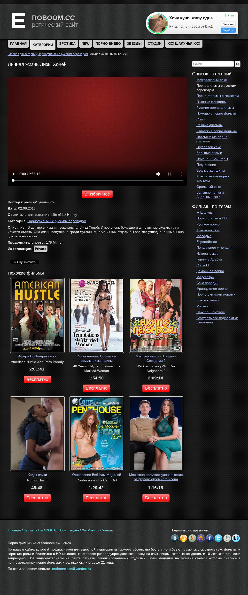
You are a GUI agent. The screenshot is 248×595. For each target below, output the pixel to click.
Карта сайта (33, 530)
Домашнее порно (210, 271)
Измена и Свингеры (212, 159)
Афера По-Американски (37, 356)
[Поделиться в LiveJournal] (227, 538)
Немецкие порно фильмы (216, 113)
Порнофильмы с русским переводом (216, 88)
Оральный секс (208, 187)
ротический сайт (55, 24)
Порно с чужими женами (215, 294)
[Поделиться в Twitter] (218, 538)
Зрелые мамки (208, 300)
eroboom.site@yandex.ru (71, 569)
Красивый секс (208, 230)
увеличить (46, 202)
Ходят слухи (37, 475)
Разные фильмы (209, 125)
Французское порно (212, 288)
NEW (85, 43)
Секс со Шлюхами (210, 312)
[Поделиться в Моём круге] (192, 538)
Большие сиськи (209, 153)
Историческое (207, 253)
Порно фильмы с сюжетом (217, 96)
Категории (43, 45)
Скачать (106, 530)
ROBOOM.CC (53, 18)
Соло (200, 119)
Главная (14, 530)
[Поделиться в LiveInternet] (236, 538)
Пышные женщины (211, 102)
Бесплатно (37, 379)
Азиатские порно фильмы (216, 131)
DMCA (50, 530)
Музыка (202, 306)
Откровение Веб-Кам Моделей (96, 475)
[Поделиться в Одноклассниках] (183, 538)
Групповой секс (208, 147)
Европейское (206, 242)
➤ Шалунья (205, 212)
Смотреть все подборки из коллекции (217, 320)
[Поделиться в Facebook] (210, 538)
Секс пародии (207, 283)
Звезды (134, 43)
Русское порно (208, 224)
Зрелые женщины (210, 170)
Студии (155, 43)
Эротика (67, 43)
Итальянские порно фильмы (211, 139)
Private (40, 249)
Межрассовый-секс (211, 80)
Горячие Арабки (209, 259)
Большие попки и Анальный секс (210, 194)
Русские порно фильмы (215, 107)
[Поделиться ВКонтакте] (175, 538)
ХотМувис (89, 530)
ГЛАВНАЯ (18, 43)
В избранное (97, 194)
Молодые (203, 236)
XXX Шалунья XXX (184, 43)
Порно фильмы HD (211, 218)
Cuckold (202, 265)
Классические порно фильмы (212, 178)
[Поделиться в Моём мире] (201, 538)
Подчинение (206, 165)
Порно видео (108, 43)
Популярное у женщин (214, 247)
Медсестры (205, 277)
